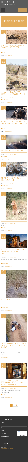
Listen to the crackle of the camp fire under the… (13, 251)
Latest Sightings (12, 97)
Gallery (2, 427)
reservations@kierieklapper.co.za (7, 448)
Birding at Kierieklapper (13, 151)
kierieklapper (7, 55)
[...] (20, 261)
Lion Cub (5, 299)
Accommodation (5, 425)
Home (2, 422)
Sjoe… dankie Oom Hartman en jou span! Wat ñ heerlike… (12, 383)
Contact (3, 439)
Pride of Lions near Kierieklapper (11, 179)
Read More (5, 52)
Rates (2, 430)
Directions (3, 433)
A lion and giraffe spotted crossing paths (13, 93)
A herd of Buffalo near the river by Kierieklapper (14, 122)
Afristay (21, 434)
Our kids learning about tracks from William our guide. (14, 345)
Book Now (22, 10)
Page (11, 55)
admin (6, 97)
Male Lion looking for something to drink (12, 46)
